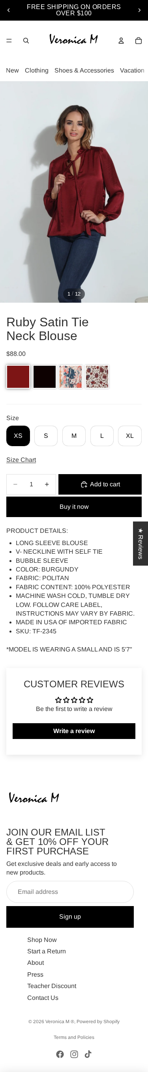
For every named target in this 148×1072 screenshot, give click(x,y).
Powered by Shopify (98, 1021)
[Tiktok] (88, 1054)
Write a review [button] (74, 731)
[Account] (121, 40)
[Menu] (9, 41)
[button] (18, 377)
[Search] (26, 40)
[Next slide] (139, 10)
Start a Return (46, 951)
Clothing (37, 70)
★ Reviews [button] (140, 543)
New (12, 70)
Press (35, 974)
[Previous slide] (8, 10)
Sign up (70, 916)
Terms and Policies (74, 1037)
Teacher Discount (51, 986)
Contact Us (42, 997)
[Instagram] (74, 1054)
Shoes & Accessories (84, 70)
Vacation (132, 70)
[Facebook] (60, 1054)
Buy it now (74, 506)
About (35, 962)
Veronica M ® (59, 1021)
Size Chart (21, 459)
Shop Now (42, 939)
